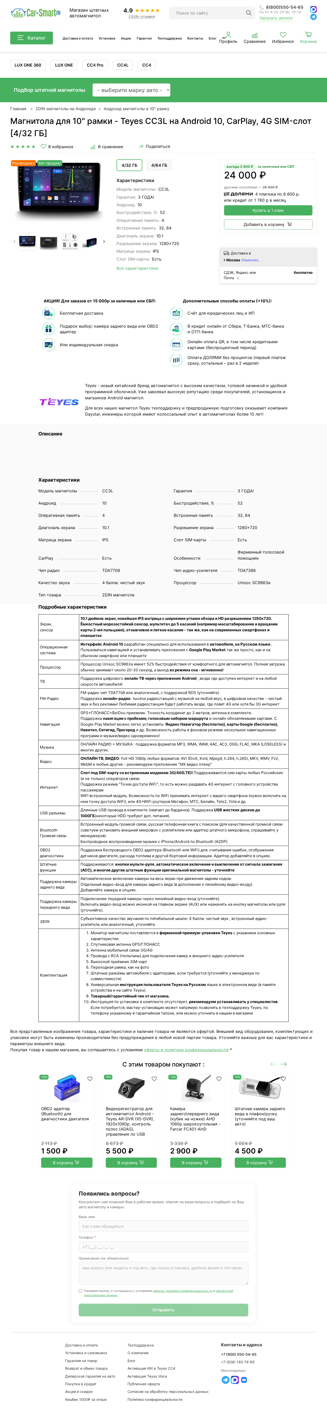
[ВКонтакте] (244, 1379)
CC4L (123, 65)
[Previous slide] (18, 192)
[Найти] (248, 13)
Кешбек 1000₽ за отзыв (86, 1399)
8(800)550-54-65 (284, 7)
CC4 (146, 65)
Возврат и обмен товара (86, 1368)
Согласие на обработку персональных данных (168, 1391)
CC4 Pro (95, 65)
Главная (18, 108)
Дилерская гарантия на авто (90, 1376)
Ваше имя (87, 1217)
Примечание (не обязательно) (104, 1258)
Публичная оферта (143, 1384)
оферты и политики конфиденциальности (186, 1049)
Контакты (195, 38)
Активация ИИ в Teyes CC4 (151, 1368)
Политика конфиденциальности (154, 1399)
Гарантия (144, 38)
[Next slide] (100, 192)
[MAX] (313, 9)
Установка (107, 38)
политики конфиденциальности (189, 1291)
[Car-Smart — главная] (35, 13)
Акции (126, 38)
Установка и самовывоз (86, 1353)
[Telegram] (313, 17)
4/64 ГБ (159, 165)
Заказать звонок (276, 17)
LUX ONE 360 (28, 65)
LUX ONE (64, 65)
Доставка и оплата (78, 38)
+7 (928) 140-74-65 (238, 1362)
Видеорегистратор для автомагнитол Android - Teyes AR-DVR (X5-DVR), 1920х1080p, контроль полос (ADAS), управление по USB (130, 1121)
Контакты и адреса (241, 1344)
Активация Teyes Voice (147, 1376)
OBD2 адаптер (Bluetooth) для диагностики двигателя (65, 1113)
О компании (137, 1353)
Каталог (37, 38)
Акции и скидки (78, 1391)
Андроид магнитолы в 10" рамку (136, 108)
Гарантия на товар (81, 1360)
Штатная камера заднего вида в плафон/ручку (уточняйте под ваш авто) (260, 1116)
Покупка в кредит (80, 1384)
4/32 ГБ (129, 165)
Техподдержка (169, 38)
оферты (158, 1291)
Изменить (250, 260)
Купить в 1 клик (268, 210)
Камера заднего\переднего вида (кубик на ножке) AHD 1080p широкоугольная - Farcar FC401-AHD (195, 1119)
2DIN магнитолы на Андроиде (66, 108)
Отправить (163, 1309)
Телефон (87, 1237)
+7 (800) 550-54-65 (238, 1354)
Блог (213, 38)
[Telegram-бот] (225, 1379)
